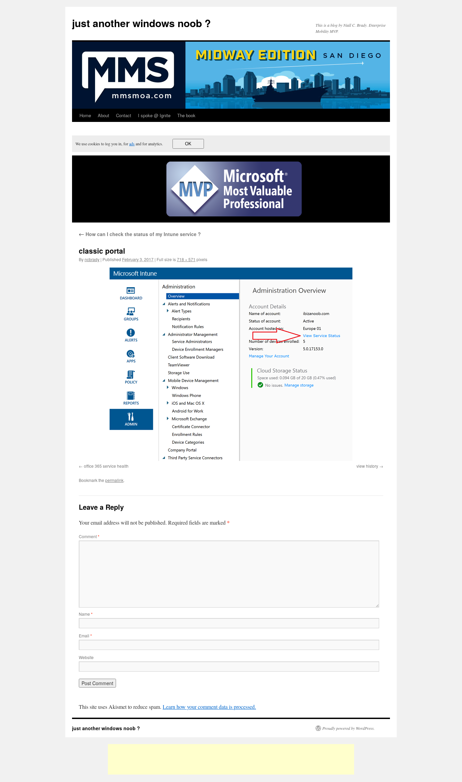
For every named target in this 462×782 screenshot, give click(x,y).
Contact (123, 115)
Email (85, 635)
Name (86, 614)
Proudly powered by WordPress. (348, 728)
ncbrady (92, 259)
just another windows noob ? (141, 23)
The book (186, 115)
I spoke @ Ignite (154, 115)
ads (132, 143)
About (103, 115)
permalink (114, 480)
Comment (89, 536)
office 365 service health (106, 466)
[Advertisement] (231, 759)
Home (85, 115)
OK (188, 143)
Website (86, 657)
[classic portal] (231, 364)
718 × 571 (186, 259)
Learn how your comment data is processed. (209, 706)
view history (367, 466)
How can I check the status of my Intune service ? (140, 234)
